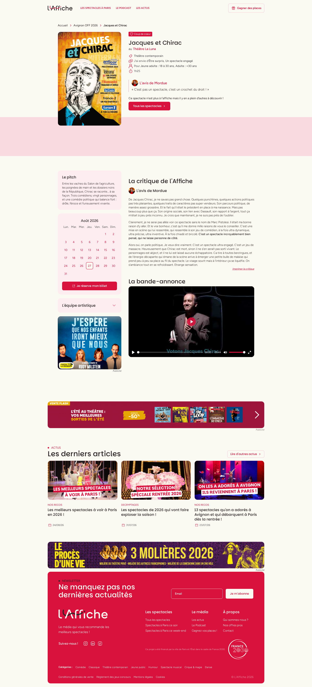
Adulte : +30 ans (186, 66)
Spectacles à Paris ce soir (161, 625)
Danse (208, 667)
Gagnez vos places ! (204, 630)
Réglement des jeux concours (113, 677)
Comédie (80, 667)
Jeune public (138, 667)
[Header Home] (156, 414)
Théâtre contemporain (148, 56)
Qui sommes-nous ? (235, 620)
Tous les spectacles (157, 620)
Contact (228, 630)
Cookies (160, 677)
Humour (153, 667)
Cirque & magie (193, 667)
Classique (94, 667)
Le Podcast (199, 625)
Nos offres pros (232, 625)
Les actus (198, 620)
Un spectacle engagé (179, 61)
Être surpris (156, 61)
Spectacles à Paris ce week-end (165, 630)
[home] (60, 8)
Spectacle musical (171, 667)
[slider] (170, 352)
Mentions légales (143, 677)
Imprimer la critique (243, 268)
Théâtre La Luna (144, 49)
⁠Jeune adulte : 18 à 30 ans (157, 66)
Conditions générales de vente (76, 677)
